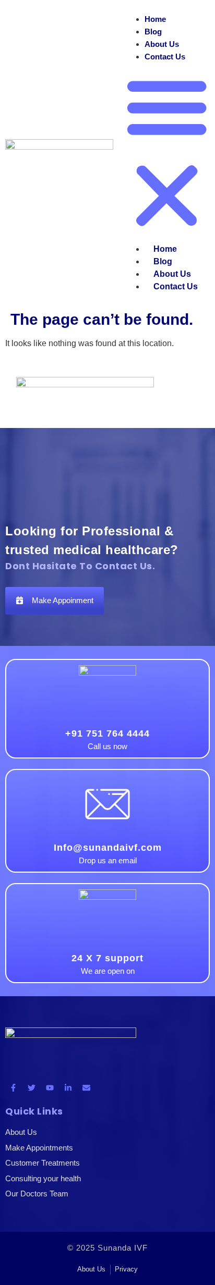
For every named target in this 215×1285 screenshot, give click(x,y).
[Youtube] (49, 1088)
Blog (153, 31)
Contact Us (165, 56)
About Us (162, 44)
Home (155, 19)
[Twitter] (31, 1088)
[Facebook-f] (13, 1088)
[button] (167, 153)
